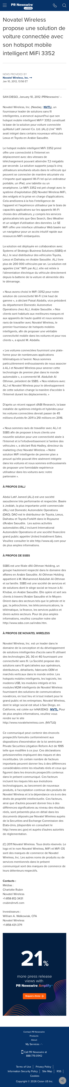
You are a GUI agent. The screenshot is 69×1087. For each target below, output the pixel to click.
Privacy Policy (43, 1067)
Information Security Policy (23, 1071)
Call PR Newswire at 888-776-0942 (35, 1054)
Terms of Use (23, 1067)
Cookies (34, 1076)
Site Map (47, 1071)
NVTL (47, 107)
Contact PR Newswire (34, 1032)
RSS (59, 1071)
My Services (33, 1044)
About (34, 1040)
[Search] (64, 5)
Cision (40, 1081)
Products (34, 1036)
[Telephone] (55, 5)
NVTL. (54, 709)
